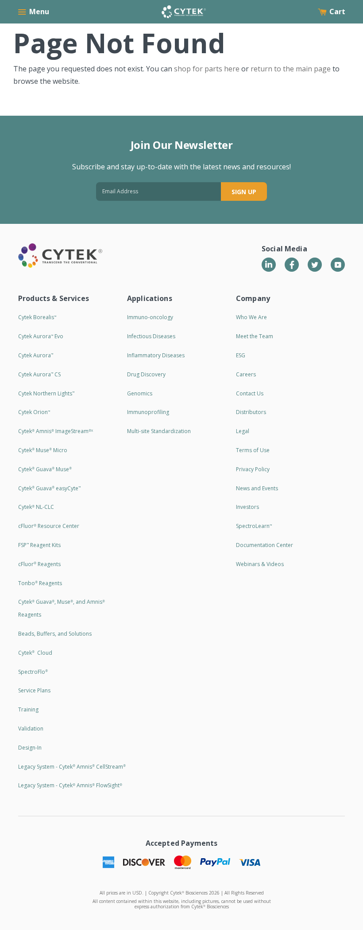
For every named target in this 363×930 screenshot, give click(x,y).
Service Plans (34, 690)
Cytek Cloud (35, 652)
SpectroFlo (33, 672)
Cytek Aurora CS (39, 374)
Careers (246, 374)
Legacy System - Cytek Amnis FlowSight (70, 785)
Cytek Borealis (37, 317)
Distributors (251, 412)
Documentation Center (264, 545)
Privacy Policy (253, 469)
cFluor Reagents (39, 564)
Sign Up (244, 192)
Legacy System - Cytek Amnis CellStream (72, 766)
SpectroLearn (254, 526)
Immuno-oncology (150, 317)
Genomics (139, 393)
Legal (242, 431)
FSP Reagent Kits (39, 545)
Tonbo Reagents (40, 583)
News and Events (257, 488)
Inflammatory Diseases (156, 355)
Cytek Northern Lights (46, 393)
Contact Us (249, 393)
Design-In (30, 747)
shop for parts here (206, 69)
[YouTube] (338, 265)
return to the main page (291, 69)
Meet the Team (254, 336)
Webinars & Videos (260, 564)
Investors (247, 507)
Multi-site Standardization (159, 431)
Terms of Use (253, 450)
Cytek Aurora (35, 355)
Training (28, 709)
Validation (30, 728)
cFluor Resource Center (48, 526)
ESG (240, 355)
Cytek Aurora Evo (40, 336)
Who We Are (251, 317)
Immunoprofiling (148, 412)
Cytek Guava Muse (45, 469)
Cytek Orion (34, 412)
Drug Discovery (146, 374)
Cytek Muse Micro (42, 450)
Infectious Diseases (151, 336)
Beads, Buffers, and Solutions (55, 633)
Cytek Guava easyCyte (49, 488)
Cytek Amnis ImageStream (55, 431)
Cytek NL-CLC (36, 507)
